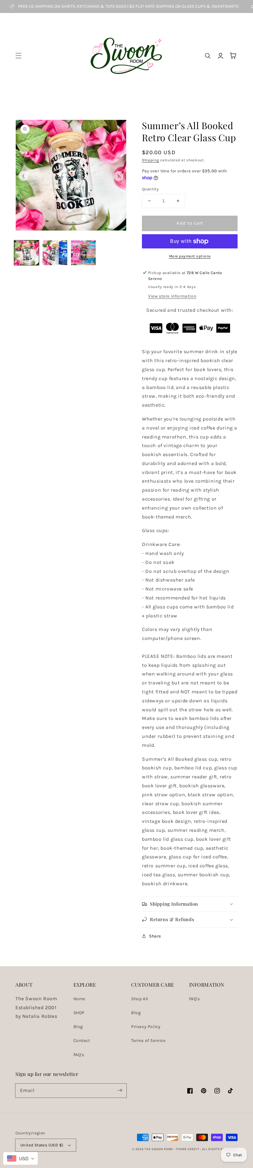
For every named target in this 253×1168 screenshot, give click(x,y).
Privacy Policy (145, 1026)
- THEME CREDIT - (188, 1149)
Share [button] (155, 936)
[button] (18, 55)
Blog (78, 1026)
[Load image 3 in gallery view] (83, 252)
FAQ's (78, 1054)
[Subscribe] (119, 1090)
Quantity (150, 189)
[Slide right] (118, 176)
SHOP (79, 1012)
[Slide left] (23, 176)
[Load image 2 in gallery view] (55, 252)
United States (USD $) (41, 1145)
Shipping (150, 160)
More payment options (190, 256)
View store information (172, 296)
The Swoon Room (158, 1149)
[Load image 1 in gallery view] (26, 252)
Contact (81, 1040)
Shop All (139, 998)
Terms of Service (148, 1040)
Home (79, 998)
